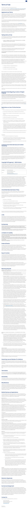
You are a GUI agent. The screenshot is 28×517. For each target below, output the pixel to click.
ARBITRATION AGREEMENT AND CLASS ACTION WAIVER (18, 8)
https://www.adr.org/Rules (9, 305)
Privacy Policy (20, 23)
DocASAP (3, 1)
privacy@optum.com (6, 503)
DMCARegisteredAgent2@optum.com (12, 173)
